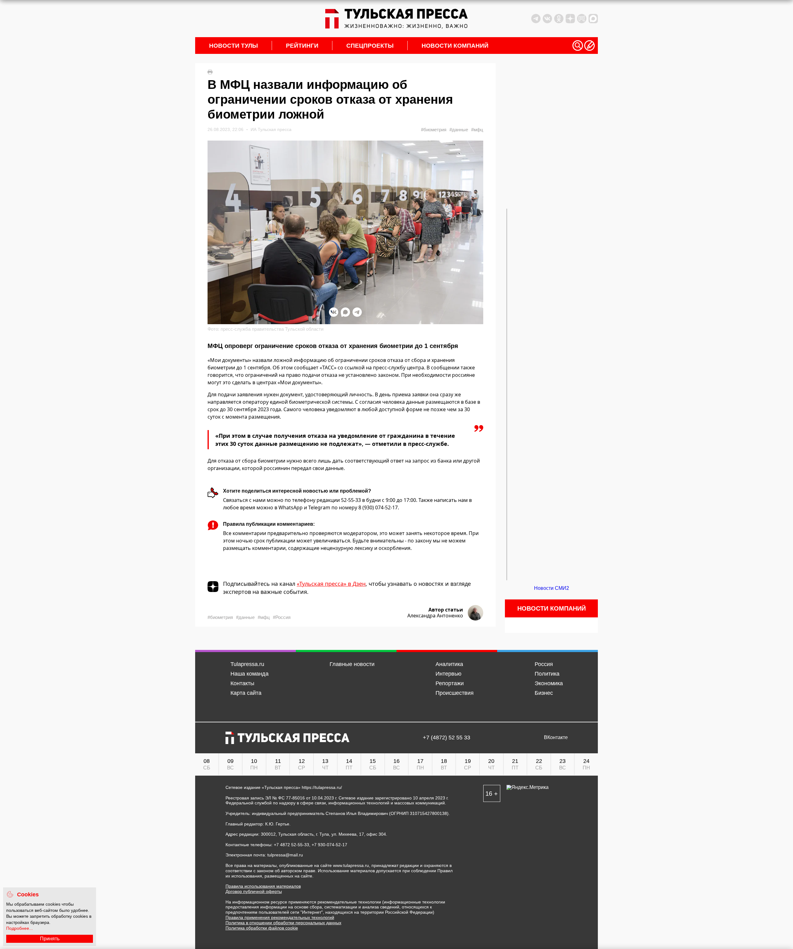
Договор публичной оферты (254, 891)
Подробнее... (19, 928)
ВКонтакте (556, 737)
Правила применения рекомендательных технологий (280, 917)
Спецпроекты (370, 46)
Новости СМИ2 (551, 588)
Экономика (549, 683)
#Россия (282, 617)
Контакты (242, 683)
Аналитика (449, 664)
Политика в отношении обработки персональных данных (283, 922)
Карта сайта (245, 693)
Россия (544, 664)
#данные (458, 129)
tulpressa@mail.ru (285, 854)
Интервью (449, 674)
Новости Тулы (233, 46)
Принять (49, 938)
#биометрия (433, 129)
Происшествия (455, 693)
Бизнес (544, 693)
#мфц (477, 129)
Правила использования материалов (263, 886)
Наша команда (249, 674)
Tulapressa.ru (247, 664)
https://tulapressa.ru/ (322, 787)
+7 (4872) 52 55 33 (446, 738)
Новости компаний (455, 46)
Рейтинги (302, 46)
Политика (547, 674)
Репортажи (450, 683)
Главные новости (352, 664)
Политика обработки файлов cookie (262, 927)
